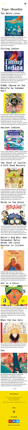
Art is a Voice (10, 283)
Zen (3, 350)
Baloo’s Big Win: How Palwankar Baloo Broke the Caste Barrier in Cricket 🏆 (14, 242)
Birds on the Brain (12, 202)
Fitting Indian (10, 48)
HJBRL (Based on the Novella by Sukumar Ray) (13, 88)
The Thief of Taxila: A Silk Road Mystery (14, 164)
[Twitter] (17, 421)
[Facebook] (14, 421)
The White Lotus (10, 13)
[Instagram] (10, 421)
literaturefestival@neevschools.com (15, 402)
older (14, 388)
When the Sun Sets (12, 320)
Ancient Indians (10, 127)
